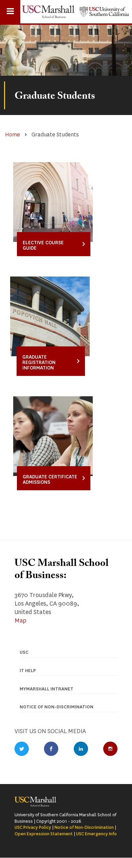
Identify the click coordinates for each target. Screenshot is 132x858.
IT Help (28, 670)
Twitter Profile (22, 749)
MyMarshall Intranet (46, 689)
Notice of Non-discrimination (56, 707)
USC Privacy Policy (33, 827)
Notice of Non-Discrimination (84, 827)
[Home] (48, 12)
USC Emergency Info (96, 834)
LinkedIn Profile (81, 749)
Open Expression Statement (44, 834)
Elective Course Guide (43, 245)
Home (12, 134)
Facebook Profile (51, 749)
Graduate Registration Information (39, 362)
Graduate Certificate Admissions (50, 479)
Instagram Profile (110, 749)
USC (24, 652)
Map (20, 620)
